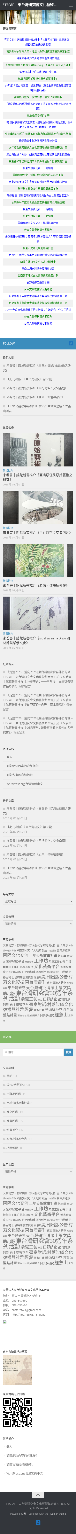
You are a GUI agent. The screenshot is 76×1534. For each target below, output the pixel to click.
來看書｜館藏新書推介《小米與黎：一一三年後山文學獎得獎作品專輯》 (38, 681)
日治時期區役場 (13, 972)
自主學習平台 (19, 1005)
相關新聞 (12, 1148)
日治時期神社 (53, 972)
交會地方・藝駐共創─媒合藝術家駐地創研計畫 (31, 945)
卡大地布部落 (39, 950)
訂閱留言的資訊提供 (19, 775)
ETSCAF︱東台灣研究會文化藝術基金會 (30, 5)
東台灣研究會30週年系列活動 (38, 996)
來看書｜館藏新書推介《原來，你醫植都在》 (35, 397)
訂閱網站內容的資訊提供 (22, 766)
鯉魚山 (61, 1014)
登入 (9, 757)
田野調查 (50, 999)
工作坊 (41, 961)
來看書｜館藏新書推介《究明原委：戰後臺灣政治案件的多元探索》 (38, 727)
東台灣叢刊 (35, 982)
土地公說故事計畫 (43, 955)
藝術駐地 (39, 1010)
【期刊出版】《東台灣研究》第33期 (29, 379)
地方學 (62, 956)
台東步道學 (63, 950)
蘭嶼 (20, 1015)
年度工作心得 (57, 961)
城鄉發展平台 (15, 961)
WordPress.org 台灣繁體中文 (24, 784)
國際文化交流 (16, 955)
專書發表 (29, 962)
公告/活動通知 (15, 1085)
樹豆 (40, 999)
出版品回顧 (13, 1094)
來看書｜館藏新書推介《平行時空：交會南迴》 (37, 388)
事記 (9, 1076)
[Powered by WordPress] (25, 1513)
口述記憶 (52, 950)
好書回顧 (12, 1121)
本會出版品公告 (16, 1139)
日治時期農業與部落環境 (27, 977)
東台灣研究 (16, 988)
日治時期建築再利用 (34, 972)
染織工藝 (29, 999)
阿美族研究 (47, 1015)
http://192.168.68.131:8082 (28, 1314)
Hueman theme (57, 1513)
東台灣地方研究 (56, 982)
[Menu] (71, 5)
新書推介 (8, 470)
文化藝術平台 (47, 966)
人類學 (64, 945)
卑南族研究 (23, 950)
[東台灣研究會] (70, 343)
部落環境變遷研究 (31, 1015)
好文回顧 (12, 1112)
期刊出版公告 (55, 976)
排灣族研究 (27, 967)
